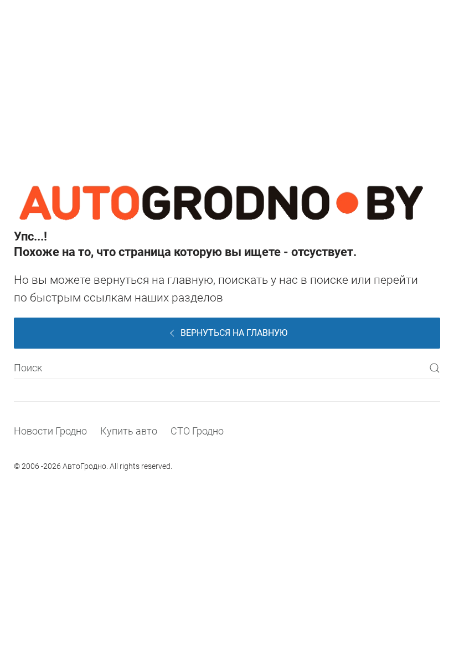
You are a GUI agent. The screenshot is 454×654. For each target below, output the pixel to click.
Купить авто (128, 431)
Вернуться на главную (233, 333)
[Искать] (434, 368)
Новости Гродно (50, 431)
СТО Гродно (197, 431)
